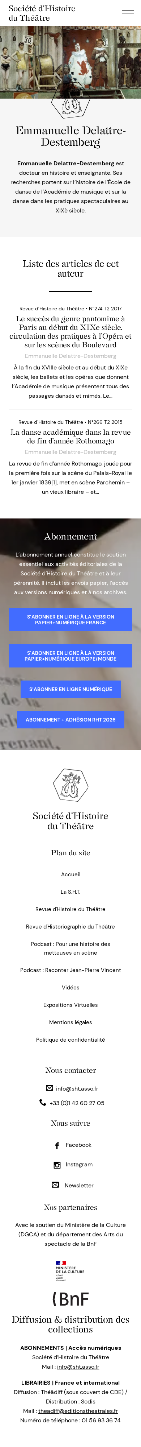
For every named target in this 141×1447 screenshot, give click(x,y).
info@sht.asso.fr (77, 1088)
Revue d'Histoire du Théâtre (70, 909)
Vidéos (71, 987)
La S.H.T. (70, 892)
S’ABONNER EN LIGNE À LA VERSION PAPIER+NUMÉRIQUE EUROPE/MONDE (70, 656)
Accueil (70, 874)
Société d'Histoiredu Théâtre (70, 820)
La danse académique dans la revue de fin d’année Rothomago (70, 436)
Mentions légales (70, 1022)
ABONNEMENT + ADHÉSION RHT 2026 (71, 719)
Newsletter (78, 1185)
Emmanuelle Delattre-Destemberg (70, 356)
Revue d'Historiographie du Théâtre (70, 926)
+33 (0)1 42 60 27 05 (77, 1103)
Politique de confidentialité (70, 1039)
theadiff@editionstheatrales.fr (78, 1411)
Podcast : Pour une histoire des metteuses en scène (70, 948)
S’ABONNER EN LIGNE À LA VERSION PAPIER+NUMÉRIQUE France (70, 619)
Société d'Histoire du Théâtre (42, 13)
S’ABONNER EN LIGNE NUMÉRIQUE (70, 689)
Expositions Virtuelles (70, 1005)
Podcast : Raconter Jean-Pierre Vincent (70, 970)
